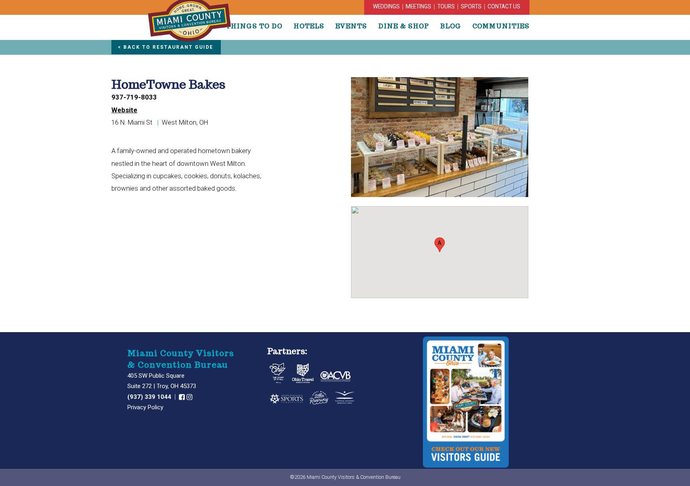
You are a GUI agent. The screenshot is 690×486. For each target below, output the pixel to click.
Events (351, 26)
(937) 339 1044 (150, 396)
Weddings (386, 6)
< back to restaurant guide (165, 47)
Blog (450, 26)
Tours (446, 6)
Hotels (308, 26)
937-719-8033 (134, 97)
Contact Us (504, 6)
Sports (471, 6)
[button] (439, 244)
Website (124, 110)
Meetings (418, 6)
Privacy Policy (145, 407)
